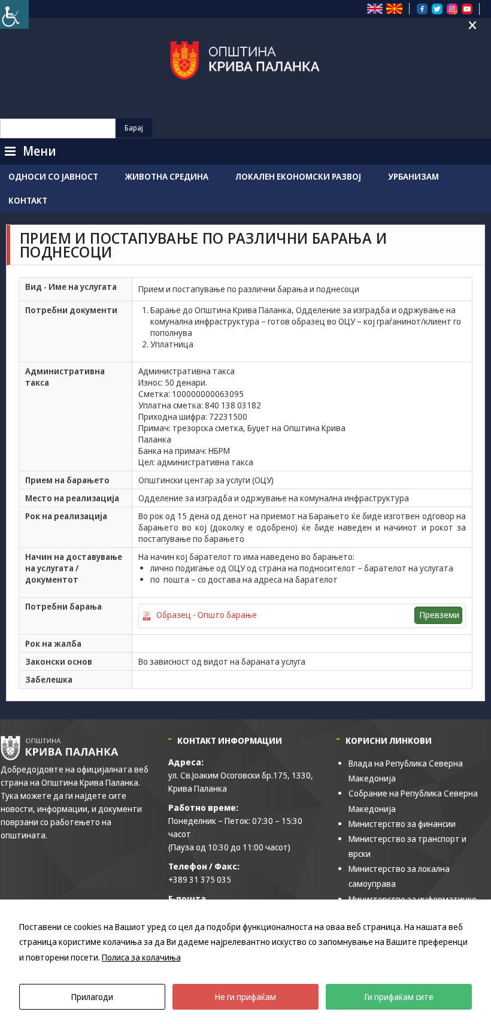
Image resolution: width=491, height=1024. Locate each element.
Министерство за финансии (402, 823)
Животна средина (166, 176)
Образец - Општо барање (206, 614)
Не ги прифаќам (245, 996)
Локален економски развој (298, 176)
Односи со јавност (53, 176)
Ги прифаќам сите (399, 996)
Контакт (27, 200)
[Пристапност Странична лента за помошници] (14, 14)
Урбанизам (413, 176)
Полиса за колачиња (141, 957)
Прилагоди (92, 996)
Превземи (439, 614)
